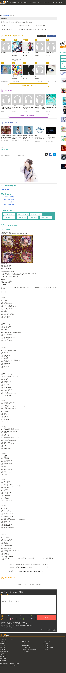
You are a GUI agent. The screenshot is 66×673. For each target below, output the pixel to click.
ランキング (33, 2)
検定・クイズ (3, 654)
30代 (20, 619)
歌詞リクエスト (25, 645)
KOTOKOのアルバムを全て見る (28, 115)
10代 (7, 619)
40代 (26, 619)
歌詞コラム (2, 649)
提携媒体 (45, 649)
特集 (20, 2)
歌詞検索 (14, 2)
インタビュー (3, 660)
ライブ (62, 2)
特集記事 (2, 653)
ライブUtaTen (3, 658)
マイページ (2, 645)
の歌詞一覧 (9, 202)
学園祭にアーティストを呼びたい (29, 649)
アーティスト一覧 (26, 647)
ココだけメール (25, 641)
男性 (9, 616)
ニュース (47, 2)
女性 (20, 616)
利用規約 (45, 645)
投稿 (46, 617)
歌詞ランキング (3, 647)
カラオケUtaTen (3, 656)
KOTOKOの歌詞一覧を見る (29, 85)
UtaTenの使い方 (25, 651)
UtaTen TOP (3, 641)
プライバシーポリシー (48, 647)
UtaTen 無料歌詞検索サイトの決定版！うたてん (9, 663)
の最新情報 (9, 197)
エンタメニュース (4, 651)
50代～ (32, 619)
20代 (13, 619)
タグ (40, 2)
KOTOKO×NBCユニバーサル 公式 (10, 189)
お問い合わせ (46, 641)
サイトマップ (46, 651)
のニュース (9, 199)
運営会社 (45, 643)
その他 (30, 616)
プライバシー (50, 630)
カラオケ (55, 2)
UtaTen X (24, 643)
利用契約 (54, 630)
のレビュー (9, 204)
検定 (26, 2)
